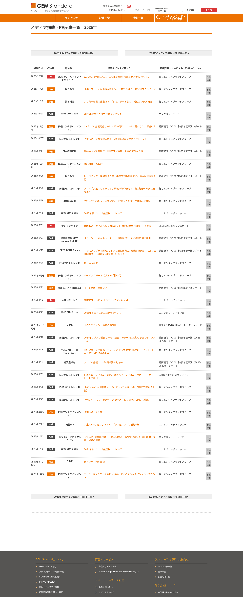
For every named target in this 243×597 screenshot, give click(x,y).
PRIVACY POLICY (47, 582)
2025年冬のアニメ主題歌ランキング (103, 312)
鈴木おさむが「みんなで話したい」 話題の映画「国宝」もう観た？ (119, 226)
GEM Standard (52, 5)
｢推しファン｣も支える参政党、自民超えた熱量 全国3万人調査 (117, 201)
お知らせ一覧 (164, 577)
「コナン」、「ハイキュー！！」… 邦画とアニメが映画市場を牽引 (117, 238)
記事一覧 (104, 17)
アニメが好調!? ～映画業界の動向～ (103, 362)
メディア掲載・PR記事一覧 (51, 572)
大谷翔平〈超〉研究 (94, 462)
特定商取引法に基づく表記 (51, 592)
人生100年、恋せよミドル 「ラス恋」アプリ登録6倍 (111, 424)
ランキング (71, 17)
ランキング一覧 (165, 566)
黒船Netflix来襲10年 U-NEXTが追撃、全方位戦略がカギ (113, 151)
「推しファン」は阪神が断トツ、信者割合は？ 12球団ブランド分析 (120, 89)
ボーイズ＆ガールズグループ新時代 (102, 275)
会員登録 (190, 10)
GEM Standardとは (117, 10)
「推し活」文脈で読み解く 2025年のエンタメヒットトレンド (116, 139)
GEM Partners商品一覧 (162, 9)
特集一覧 (138, 17)
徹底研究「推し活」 (94, 163)
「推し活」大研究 (93, 412)
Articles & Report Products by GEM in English (119, 572)
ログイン (209, 10)
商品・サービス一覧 (108, 566)
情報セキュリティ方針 (49, 587)
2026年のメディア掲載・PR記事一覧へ (74, 53)
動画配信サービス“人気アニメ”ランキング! (106, 300)
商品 (209, 78)
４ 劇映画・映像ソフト (96, 288)
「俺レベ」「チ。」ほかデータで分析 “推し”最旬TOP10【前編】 (117, 399)
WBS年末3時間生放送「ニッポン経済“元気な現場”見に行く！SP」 (118, 77)
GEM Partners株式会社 (168, 592)
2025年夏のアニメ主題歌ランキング (103, 114)
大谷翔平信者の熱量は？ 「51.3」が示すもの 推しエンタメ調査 (118, 101)
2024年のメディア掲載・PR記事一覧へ (168, 53)
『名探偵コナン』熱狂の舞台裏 (100, 325)
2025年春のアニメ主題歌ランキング (103, 213)
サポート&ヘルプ (142, 10)
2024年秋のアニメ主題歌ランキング (103, 449)
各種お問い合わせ (107, 587)
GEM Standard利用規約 (49, 577)
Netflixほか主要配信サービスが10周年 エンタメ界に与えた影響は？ (120, 126)
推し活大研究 (91, 263)
